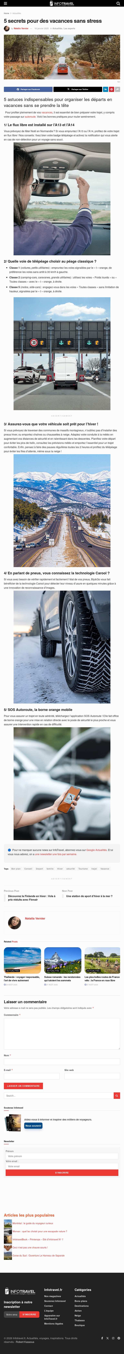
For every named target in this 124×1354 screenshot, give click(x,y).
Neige (78, 1315)
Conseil (28, 868)
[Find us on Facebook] (102, 1338)
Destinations (82, 1305)
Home (6, 13)
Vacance (105, 868)
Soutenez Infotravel (55, 1301)
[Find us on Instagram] (113, 1338)
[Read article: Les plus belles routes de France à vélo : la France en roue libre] (103, 960)
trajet (94, 868)
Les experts (69, 28)
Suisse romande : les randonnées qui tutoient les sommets (62, 978)
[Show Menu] (5, 3)
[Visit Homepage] (62, 3)
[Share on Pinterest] (111, 89)
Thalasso (80, 1320)
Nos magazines (52, 1296)
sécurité (71, 868)
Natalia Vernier (21, 28)
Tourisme (83, 868)
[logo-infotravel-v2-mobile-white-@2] (20, 1291)
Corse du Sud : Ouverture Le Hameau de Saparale (39, 1255)
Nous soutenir (33, 1125)
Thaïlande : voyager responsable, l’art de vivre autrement (22, 978)
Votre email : (12, 1161)
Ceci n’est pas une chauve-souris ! (30, 1247)
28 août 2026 (11, 985)
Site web (69, 1070)
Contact (48, 1305)
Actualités (16, 13)
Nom (7, 1055)
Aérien (78, 1310)
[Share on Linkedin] (105, 89)
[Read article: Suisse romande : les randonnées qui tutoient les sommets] (62, 960)
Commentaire (12, 1014)
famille (50, 868)
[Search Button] (118, 3)
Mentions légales (53, 1323)
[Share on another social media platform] (117, 89)
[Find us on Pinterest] (119, 1338)
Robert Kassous (25, 1342)
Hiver (60, 868)
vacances (46, 112)
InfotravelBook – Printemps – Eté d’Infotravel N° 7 (38, 1239)
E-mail (8, 1070)
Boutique (80, 1325)
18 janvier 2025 (41, 28)
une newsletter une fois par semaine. (56, 854)
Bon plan (16, 868)
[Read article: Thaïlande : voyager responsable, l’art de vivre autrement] (22, 960)
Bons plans (81, 1301)
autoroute (30, 116)
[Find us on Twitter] (107, 1338)
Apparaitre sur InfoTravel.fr (52, 1317)
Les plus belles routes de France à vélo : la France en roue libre (103, 978)
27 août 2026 (52, 985)
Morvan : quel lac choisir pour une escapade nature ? (40, 1231)
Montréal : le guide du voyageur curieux (33, 1223)
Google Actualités (96, 850)
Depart (39, 868)
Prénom (10, 1151)
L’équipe (49, 1310)
